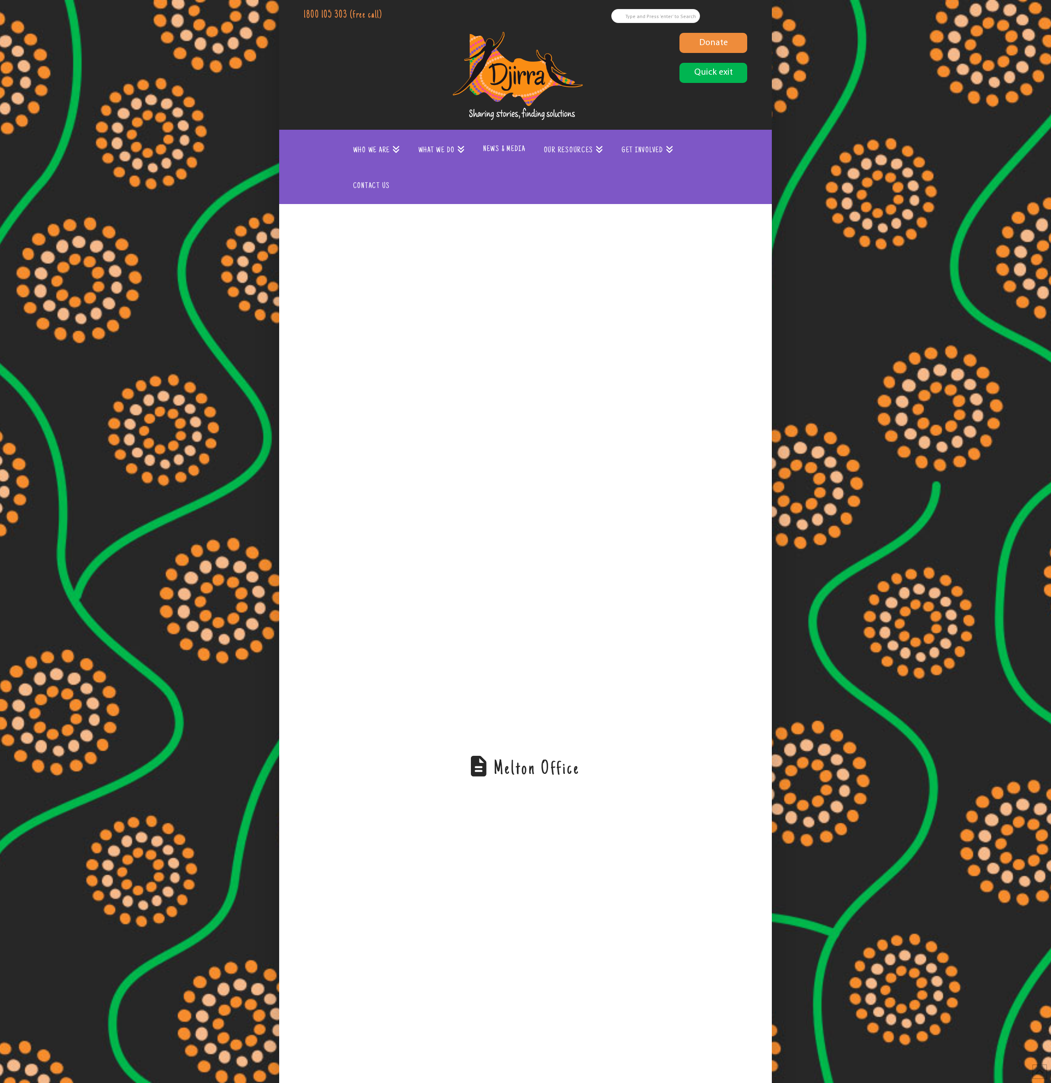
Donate (713, 43)
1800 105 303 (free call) (343, 15)
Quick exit (713, 72)
